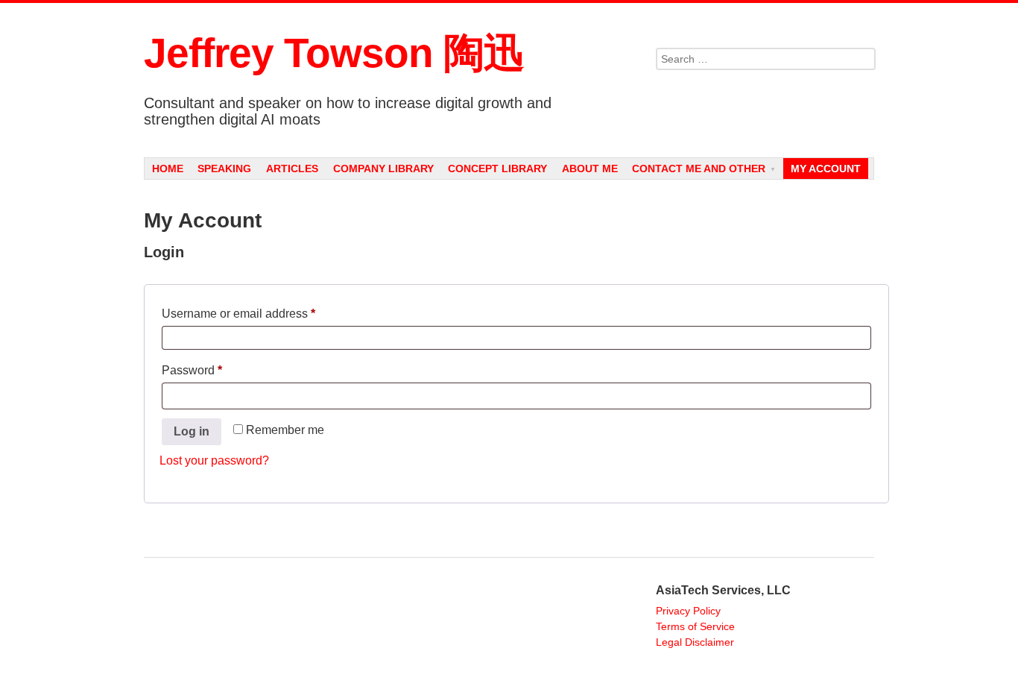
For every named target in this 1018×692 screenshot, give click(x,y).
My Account (826, 168)
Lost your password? (214, 460)
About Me (590, 168)
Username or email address (263, 311)
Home (167, 168)
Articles (292, 168)
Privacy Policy (688, 611)
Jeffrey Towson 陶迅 (334, 53)
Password (216, 368)
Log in (191, 431)
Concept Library (497, 168)
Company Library (383, 168)
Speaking (224, 168)
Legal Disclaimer (695, 642)
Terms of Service (695, 626)
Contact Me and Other (698, 168)
